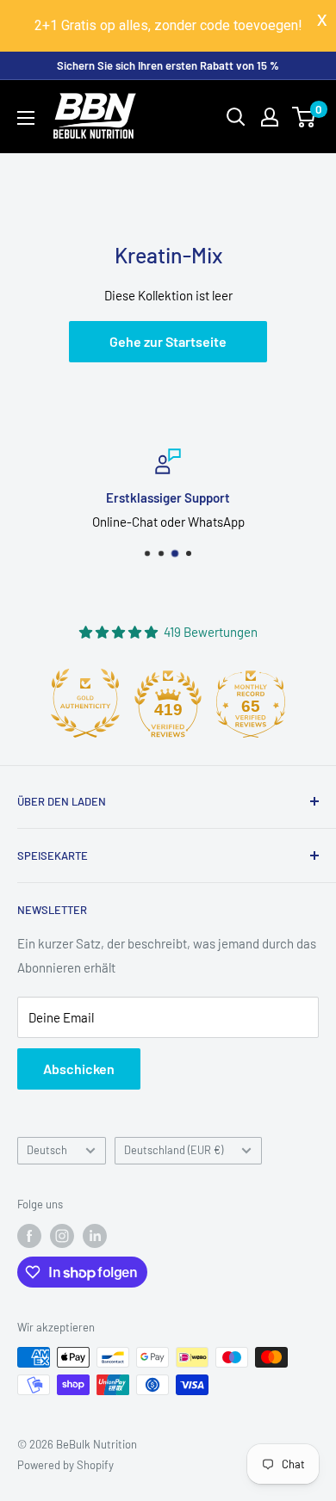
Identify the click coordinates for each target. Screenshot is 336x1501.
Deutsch (47, 1150)
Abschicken (79, 1068)
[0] (304, 117)
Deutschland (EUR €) (173, 1150)
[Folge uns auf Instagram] (62, 1236)
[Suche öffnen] (236, 117)
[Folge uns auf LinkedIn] (95, 1236)
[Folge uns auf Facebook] (29, 1236)
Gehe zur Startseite (168, 341)
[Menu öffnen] (25, 118)
